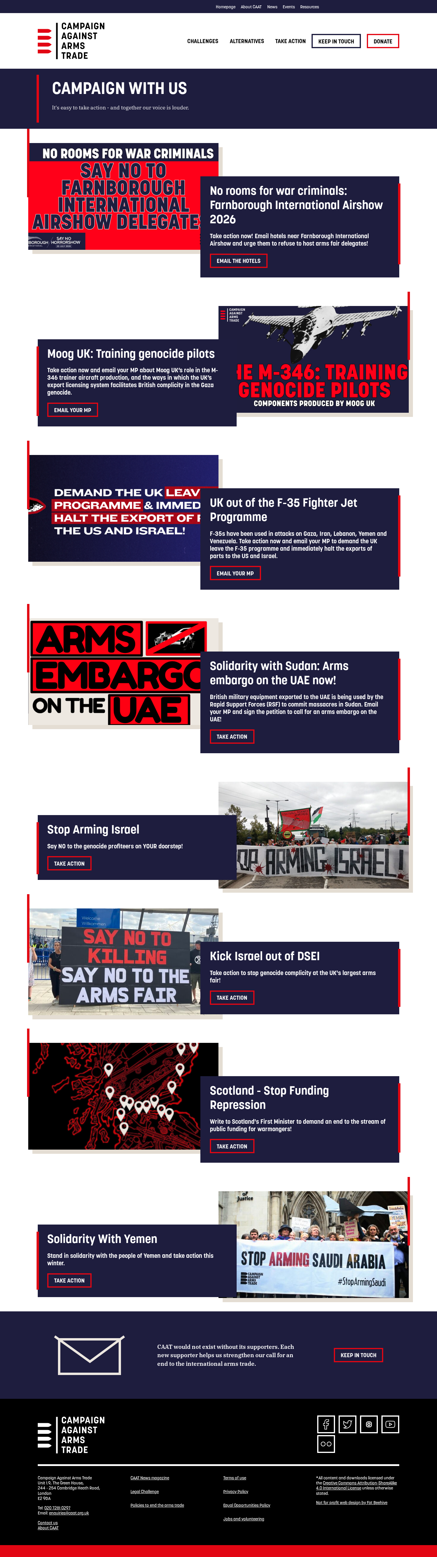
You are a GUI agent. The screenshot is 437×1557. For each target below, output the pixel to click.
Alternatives (247, 41)
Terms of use (234, 1478)
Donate (383, 41)
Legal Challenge (145, 1491)
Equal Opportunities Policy (246, 1505)
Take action (290, 41)
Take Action (232, 736)
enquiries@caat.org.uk (69, 1513)
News (272, 7)
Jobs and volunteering (243, 1519)
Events (289, 7)
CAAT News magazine (150, 1478)
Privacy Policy (235, 1491)
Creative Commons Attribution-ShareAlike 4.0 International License (356, 1485)
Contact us (48, 1522)
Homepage (225, 7)
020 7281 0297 (57, 1508)
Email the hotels (238, 260)
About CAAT (251, 7)
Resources (309, 7)
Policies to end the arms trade (157, 1505)
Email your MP (72, 410)
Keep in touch (336, 41)
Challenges (202, 41)
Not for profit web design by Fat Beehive (351, 1502)
